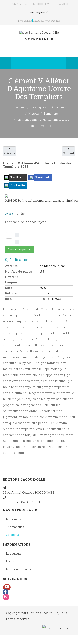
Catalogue (37, 107)
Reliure (11, 293)
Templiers (51, 113)
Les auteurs (14, 553)
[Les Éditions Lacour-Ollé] (39, 32)
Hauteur (11, 277)
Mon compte (25, 20)
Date (8, 288)
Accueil (21, 107)
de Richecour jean (33, 222)
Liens (10, 561)
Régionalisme (16, 519)
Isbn (8, 299)
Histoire (34, 113)
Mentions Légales (18, 569)
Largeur (11, 282)
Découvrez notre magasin (46, 20)
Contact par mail (39, 12)
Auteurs (11, 266)
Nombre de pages (18, 271)
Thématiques (57, 107)
